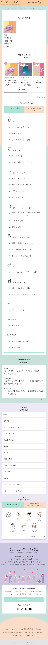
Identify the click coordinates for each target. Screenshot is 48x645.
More (43, 399)
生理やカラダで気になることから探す (35, 504)
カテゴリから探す (14, 108)
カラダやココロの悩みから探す (34, 109)
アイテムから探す (13, 504)
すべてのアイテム (37, 97)
